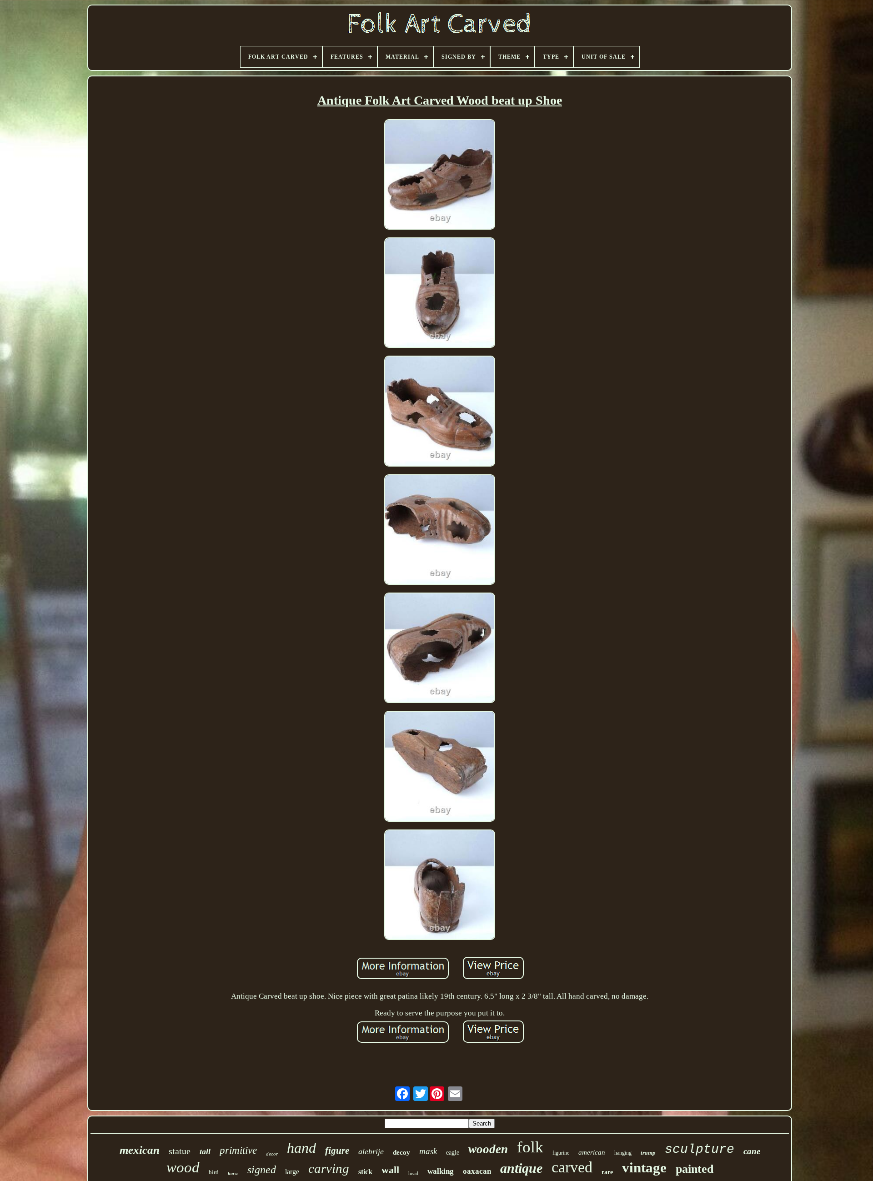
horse (233, 1173)
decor (272, 1153)
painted (694, 1169)
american (591, 1152)
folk (530, 1147)
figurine (560, 1153)
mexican (140, 1150)
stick (365, 1172)
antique (521, 1168)
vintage (644, 1168)
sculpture (699, 1149)
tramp (648, 1152)
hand (301, 1148)
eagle (452, 1152)
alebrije (371, 1151)
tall (205, 1151)
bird (214, 1172)
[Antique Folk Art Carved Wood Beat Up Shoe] (439, 175)
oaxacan (477, 1171)
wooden (488, 1149)
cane (751, 1151)
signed (261, 1170)
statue (180, 1151)
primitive (238, 1150)
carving (328, 1168)
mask (428, 1151)
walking (440, 1171)
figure (337, 1150)
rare (607, 1172)
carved (572, 1167)
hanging (623, 1153)
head (413, 1173)
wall (390, 1170)
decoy (401, 1152)
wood (183, 1167)
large (292, 1172)
